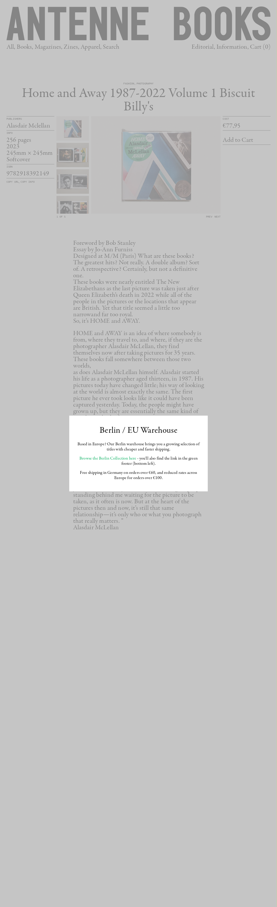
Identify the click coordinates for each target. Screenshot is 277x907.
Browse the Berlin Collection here (107, 458)
